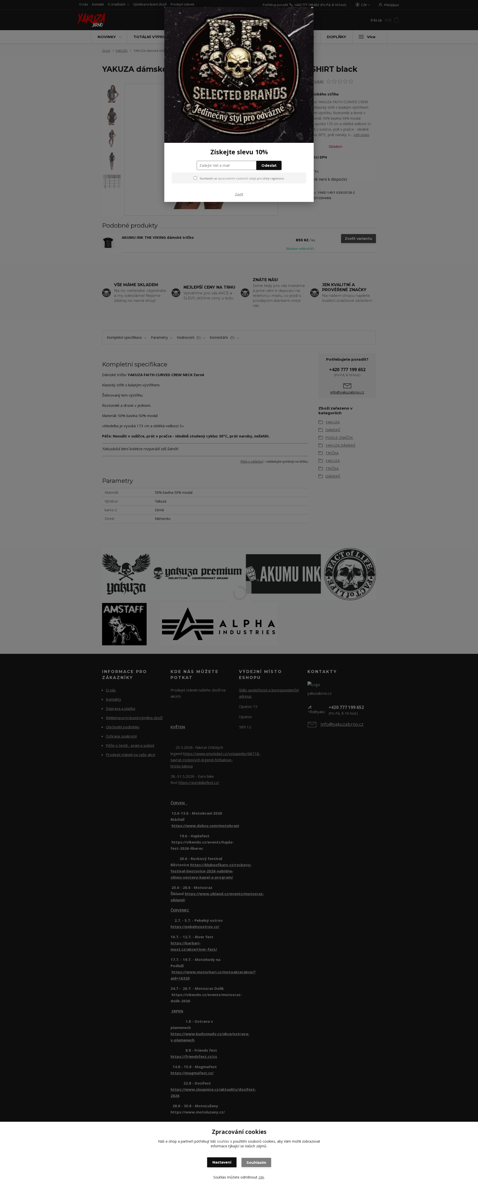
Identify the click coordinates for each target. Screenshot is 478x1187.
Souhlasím (256, 1162)
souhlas (223, 1141)
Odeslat (269, 165)
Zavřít (239, 194)
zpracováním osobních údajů (237, 178)
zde (261, 1177)
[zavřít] (305, 14)
